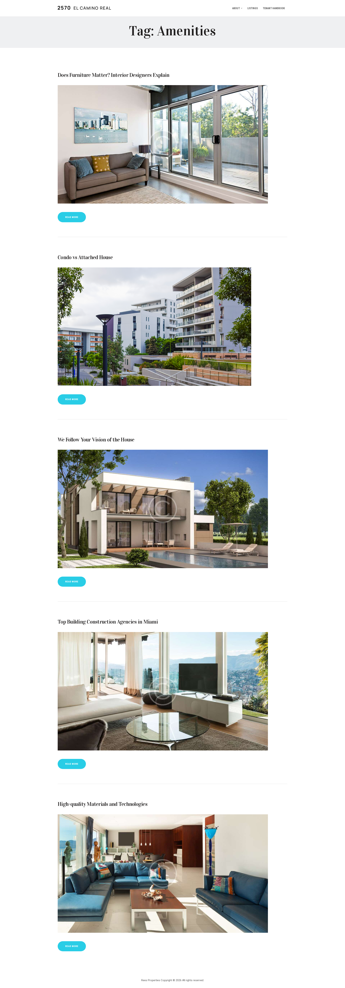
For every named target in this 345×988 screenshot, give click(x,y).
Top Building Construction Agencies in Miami (108, 622)
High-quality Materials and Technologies (102, 804)
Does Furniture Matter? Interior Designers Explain (113, 75)
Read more (71, 217)
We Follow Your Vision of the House (96, 439)
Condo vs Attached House (85, 257)
